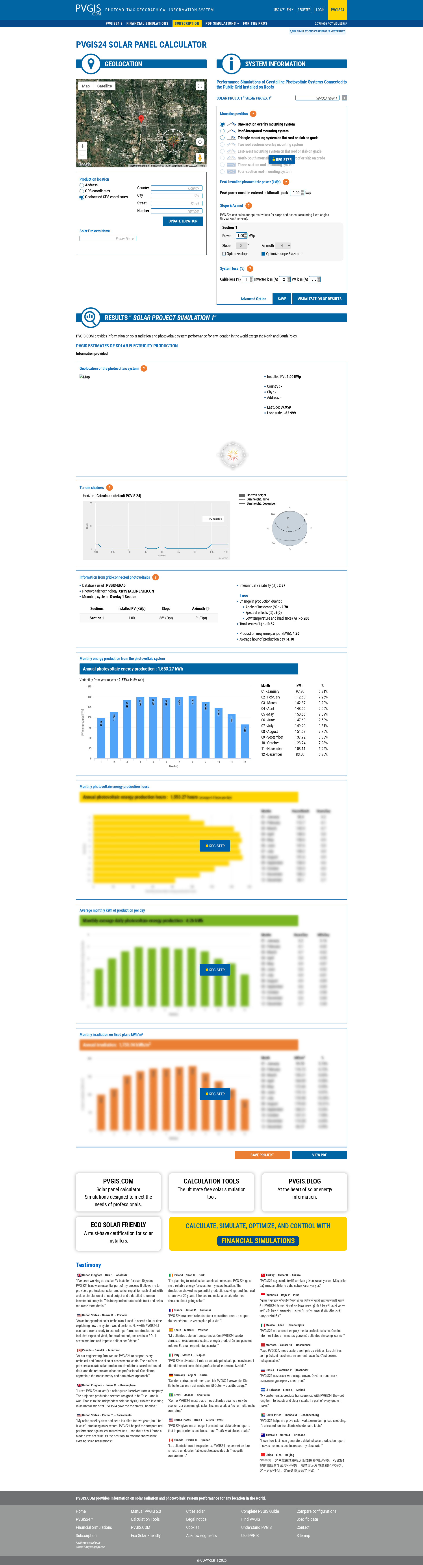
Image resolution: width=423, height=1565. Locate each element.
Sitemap (303, 1535)
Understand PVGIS (256, 1527)
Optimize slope (237, 253)
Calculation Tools (145, 1519)
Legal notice (196, 1519)
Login (320, 10)
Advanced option (253, 298)
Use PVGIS (250, 1535)
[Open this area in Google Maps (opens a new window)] (84, 164)
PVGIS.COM (140, 1527)
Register (303, 10)
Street (141, 203)
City (140, 195)
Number (143, 210)
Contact (303, 1527)
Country (143, 187)
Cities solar (195, 1511)
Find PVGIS (250, 1519)
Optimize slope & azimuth (284, 253)
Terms (202, 166)
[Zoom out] (82, 155)
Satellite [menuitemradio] (104, 86)
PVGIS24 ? (84, 1519)
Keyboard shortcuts (139, 166)
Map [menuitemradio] (86, 86)
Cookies (192, 1527)
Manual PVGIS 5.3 (146, 1511)
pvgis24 (337, 9)
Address (91, 185)
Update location (183, 221)
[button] (222, 23)
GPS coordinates (97, 191)
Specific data (307, 1519)
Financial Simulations (258, 1241)
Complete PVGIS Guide (260, 1511)
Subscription (86, 1535)
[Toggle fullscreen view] (200, 85)
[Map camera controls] (200, 141)
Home (80, 1511)
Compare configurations (316, 1511)
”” (244, 98)
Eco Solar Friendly (145, 1535)
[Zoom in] (82, 146)
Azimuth (268, 245)
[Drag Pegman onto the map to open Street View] (200, 157)
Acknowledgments (201, 1535)
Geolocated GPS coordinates (106, 196)
